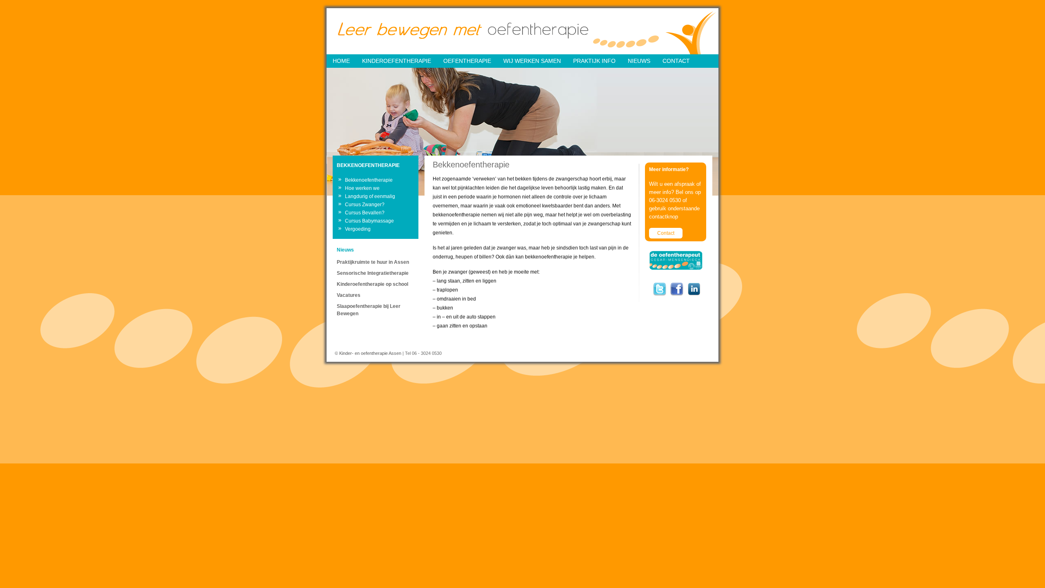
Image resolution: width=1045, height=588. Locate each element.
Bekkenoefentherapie (369, 180)
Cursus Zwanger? (365, 204)
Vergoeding (358, 229)
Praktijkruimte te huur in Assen (373, 262)
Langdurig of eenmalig (370, 196)
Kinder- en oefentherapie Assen (370, 353)
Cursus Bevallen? (365, 213)
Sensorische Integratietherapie (373, 273)
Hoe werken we (362, 188)
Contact (665, 233)
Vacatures (348, 295)
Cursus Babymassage (369, 221)
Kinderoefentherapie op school (372, 284)
